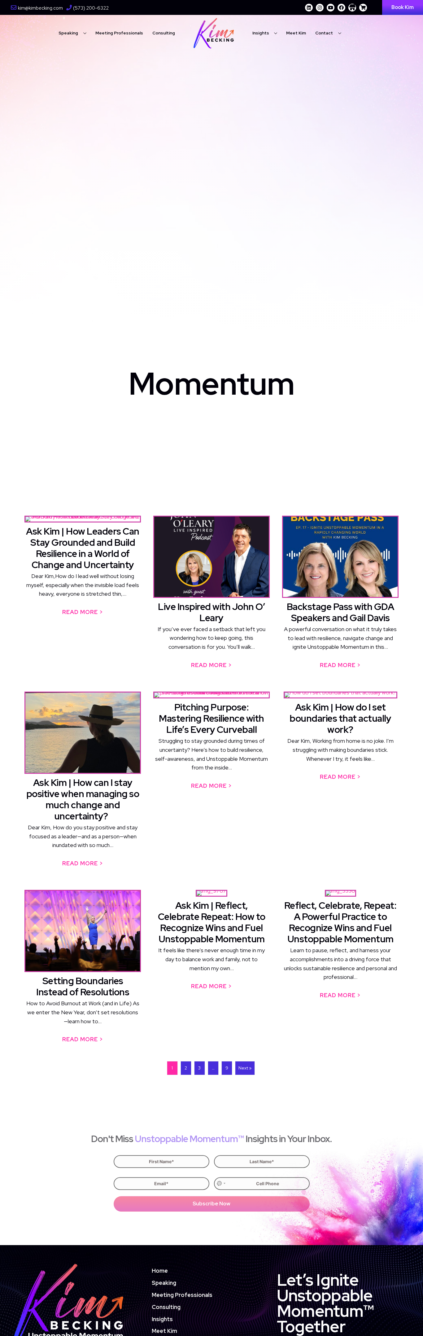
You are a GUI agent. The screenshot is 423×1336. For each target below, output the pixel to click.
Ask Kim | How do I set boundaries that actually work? (340, 718)
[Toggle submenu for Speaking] (85, 33)
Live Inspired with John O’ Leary (211, 612)
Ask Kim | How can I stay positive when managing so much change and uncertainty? (82, 799)
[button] (309, 7)
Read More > (85, 612)
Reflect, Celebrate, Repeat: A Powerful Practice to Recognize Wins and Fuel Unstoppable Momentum (340, 922)
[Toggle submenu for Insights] (276, 33)
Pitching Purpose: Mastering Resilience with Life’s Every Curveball (211, 718)
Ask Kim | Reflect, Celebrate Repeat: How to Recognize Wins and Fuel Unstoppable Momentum (211, 922)
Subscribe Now (211, 1203)
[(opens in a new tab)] (340, 557)
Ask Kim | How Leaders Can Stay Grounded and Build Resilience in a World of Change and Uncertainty (82, 548)
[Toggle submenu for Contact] (340, 33)
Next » (244, 1068)
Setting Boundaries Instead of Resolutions (82, 986)
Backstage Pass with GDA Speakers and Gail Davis (340, 612)
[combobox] (220, 1183)
